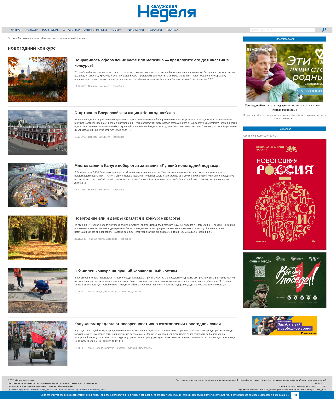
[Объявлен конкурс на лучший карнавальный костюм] (37, 312)
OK (295, 395)
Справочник (71, 29)
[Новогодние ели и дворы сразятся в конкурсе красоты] (37, 259)
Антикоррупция (95, 29)
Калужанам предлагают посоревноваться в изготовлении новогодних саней (147, 324)
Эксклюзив (104, 86)
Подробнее (118, 86)
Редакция (155, 29)
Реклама (172, 29)
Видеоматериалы (285, 38)
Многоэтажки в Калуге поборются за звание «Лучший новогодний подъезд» (147, 165)
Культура (109, 348)
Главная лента (96, 239)
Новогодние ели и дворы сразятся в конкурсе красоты (127, 218)
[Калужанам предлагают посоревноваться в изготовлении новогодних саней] (37, 365)
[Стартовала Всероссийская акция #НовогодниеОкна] (37, 154)
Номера (116, 29)
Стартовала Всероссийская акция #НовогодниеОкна (124, 113)
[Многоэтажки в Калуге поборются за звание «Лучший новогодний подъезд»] (37, 206)
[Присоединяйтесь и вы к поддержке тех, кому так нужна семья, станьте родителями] (284, 73)
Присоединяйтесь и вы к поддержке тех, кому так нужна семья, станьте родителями (284, 107)
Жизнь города (95, 291)
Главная (15, 29)
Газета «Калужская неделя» (23, 38)
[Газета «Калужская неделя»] (167, 20)
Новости (32, 29)
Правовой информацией (274, 395)
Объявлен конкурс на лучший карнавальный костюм (125, 271)
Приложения (135, 29)
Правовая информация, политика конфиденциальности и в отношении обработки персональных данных (57, 389)
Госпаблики (50, 29)
